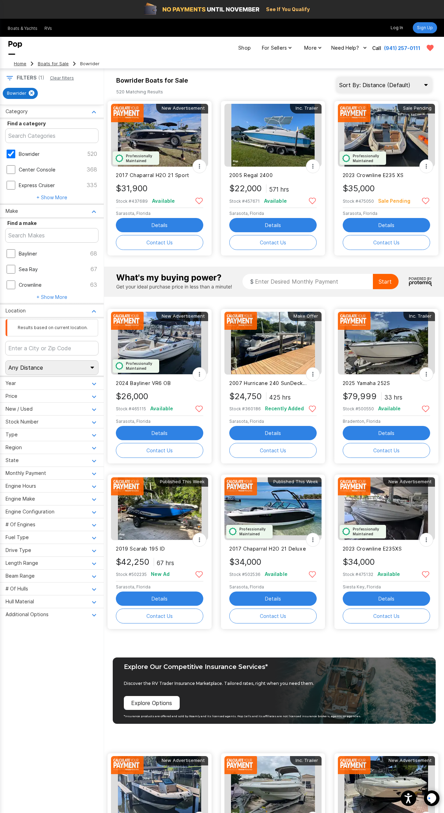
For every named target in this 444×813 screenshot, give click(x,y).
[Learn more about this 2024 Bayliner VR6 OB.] (159, 343)
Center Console (37, 170)
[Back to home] (15, 48)
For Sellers (274, 48)
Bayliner (28, 254)
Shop (244, 48)
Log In (397, 27)
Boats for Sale (53, 63)
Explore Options (151, 702)
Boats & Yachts (22, 28)
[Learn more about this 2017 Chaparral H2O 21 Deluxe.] (273, 508)
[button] (408, 798)
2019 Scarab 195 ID (140, 549)
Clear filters (62, 78)
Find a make (22, 223)
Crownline (30, 285)
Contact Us (159, 242)
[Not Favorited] (199, 200)
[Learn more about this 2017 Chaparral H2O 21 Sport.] (159, 135)
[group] (20, 93)
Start (385, 281)
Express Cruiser (37, 185)
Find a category (26, 123)
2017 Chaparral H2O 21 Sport (152, 175)
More (310, 48)
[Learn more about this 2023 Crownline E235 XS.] (386, 135)
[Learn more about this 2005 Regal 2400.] (273, 135)
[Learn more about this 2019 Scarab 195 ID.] (159, 508)
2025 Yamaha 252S (366, 383)
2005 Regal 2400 (251, 175)
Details (160, 225)
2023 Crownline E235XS (372, 549)
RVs (48, 28)
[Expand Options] (199, 166)
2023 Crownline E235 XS (373, 175)
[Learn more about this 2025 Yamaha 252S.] (386, 343)
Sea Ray (28, 269)
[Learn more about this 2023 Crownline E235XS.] (386, 508)
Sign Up (425, 27)
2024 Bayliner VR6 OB (143, 383)
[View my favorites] (430, 48)
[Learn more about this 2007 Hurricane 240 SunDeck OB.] (273, 343)
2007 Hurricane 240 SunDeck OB (268, 383)
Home (20, 63)
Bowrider (29, 154)
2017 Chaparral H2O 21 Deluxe (267, 549)
